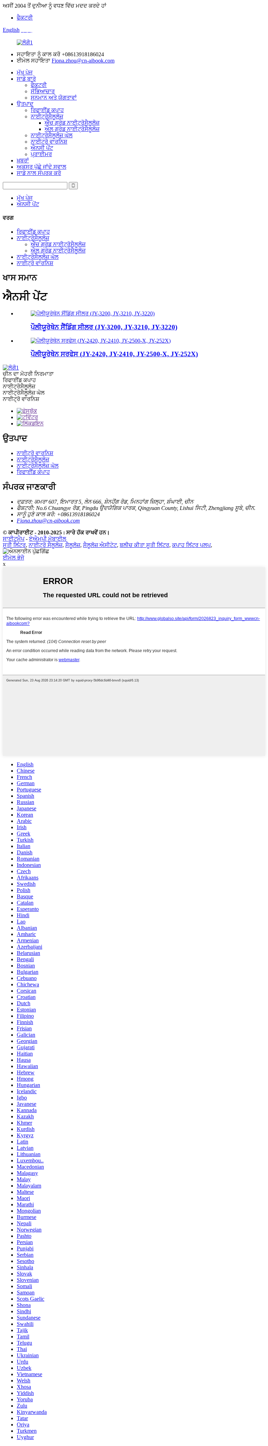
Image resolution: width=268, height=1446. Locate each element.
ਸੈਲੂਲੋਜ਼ (72, 545)
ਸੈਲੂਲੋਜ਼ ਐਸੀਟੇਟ (100, 545)
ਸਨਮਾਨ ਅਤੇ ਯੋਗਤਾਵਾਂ (54, 98)
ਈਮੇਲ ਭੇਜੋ (13, 558)
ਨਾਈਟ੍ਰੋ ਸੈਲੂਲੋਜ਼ (45, 545)
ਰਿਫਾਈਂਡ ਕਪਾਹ (47, 110)
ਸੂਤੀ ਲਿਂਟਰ (14, 545)
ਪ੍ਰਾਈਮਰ (41, 154)
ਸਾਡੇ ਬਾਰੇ (26, 79)
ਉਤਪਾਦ (25, 104)
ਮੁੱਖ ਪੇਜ (24, 72)
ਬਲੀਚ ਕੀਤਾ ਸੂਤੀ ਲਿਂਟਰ (144, 545)
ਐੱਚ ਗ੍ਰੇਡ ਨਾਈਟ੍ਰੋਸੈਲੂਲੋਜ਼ (72, 123)
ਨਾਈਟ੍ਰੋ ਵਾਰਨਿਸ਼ (49, 142)
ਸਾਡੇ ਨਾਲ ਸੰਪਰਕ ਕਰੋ (39, 173)
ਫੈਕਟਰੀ (25, 18)
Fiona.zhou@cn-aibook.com (83, 61)
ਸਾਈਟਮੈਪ (13, 539)
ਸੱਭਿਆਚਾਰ (43, 91)
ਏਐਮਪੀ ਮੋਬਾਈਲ (47, 539)
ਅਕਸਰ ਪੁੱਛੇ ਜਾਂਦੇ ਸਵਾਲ (41, 167)
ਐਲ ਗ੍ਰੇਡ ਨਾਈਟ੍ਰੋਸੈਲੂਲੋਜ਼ (72, 129)
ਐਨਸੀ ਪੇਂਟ (42, 148)
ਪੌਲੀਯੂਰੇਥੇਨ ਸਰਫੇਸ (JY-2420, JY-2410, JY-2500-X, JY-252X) (114, 354)
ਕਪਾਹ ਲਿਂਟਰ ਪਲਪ (191, 545)
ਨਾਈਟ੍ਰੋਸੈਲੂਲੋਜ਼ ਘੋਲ (52, 135)
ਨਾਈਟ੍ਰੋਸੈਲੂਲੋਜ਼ (47, 116)
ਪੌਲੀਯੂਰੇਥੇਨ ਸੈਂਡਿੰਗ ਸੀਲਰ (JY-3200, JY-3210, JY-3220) (104, 327)
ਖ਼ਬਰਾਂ (23, 160)
